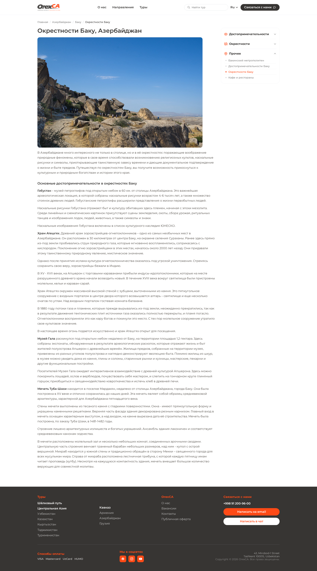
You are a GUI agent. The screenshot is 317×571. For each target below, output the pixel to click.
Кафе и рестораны (241, 77)
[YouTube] (140, 559)
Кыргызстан (46, 524)
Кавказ (105, 507)
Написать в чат (251, 521)
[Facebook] (123, 559)
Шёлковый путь (49, 503)
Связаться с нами (258, 7)
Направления (123, 7)
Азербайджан (61, 22)
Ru (232, 7)
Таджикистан (47, 530)
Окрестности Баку (240, 72)
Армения (106, 513)
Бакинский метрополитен (246, 60)
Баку (78, 22)
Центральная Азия (52, 508)
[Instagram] (131, 559)
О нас (102, 7)
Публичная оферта (176, 519)
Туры (143, 7)
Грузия (104, 523)
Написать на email (251, 511)
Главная (42, 22)
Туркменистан (48, 535)
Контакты (168, 513)
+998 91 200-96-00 (237, 503)
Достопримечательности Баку (249, 66)
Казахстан (45, 519)
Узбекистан (46, 513)
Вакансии (168, 508)
